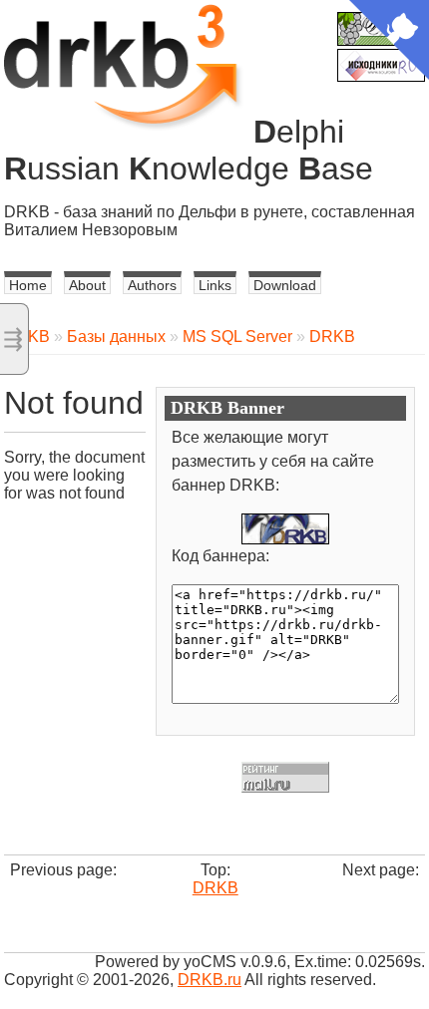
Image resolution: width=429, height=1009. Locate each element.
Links (215, 285)
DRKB (332, 336)
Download (284, 285)
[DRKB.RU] (285, 528)
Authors (152, 285)
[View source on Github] (389, 42)
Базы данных (116, 336)
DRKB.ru (209, 979)
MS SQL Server (237, 336)
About (87, 285)
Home (28, 285)
